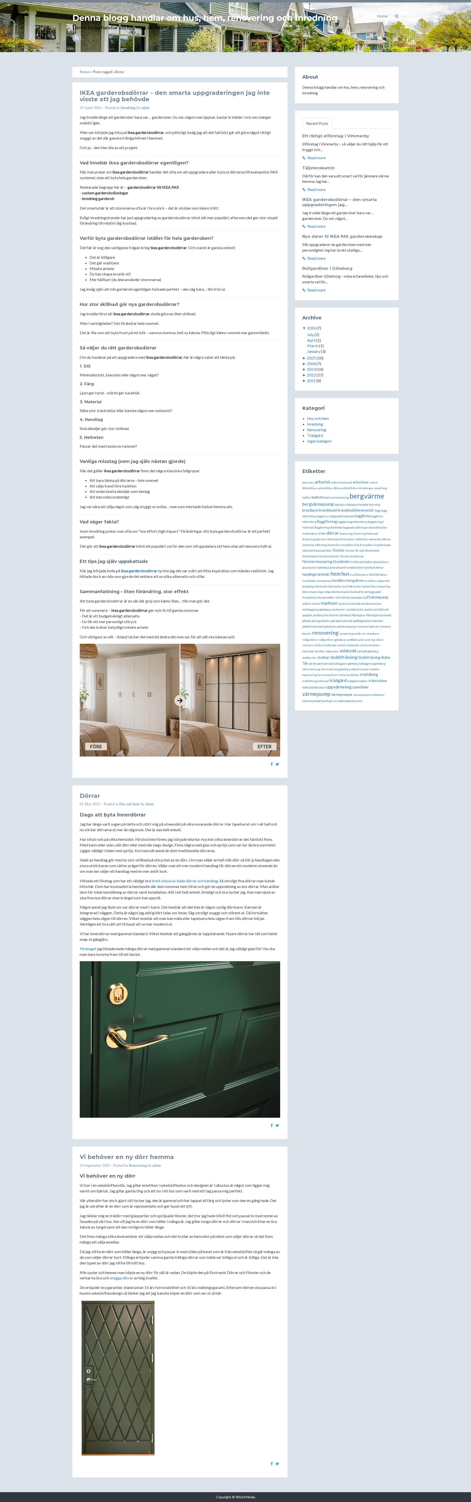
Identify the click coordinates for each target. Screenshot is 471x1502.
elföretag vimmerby (327, 544)
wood (341, 700)
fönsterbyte (372, 550)
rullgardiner (310, 639)
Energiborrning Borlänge (375, 544)
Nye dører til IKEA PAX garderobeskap (342, 236)
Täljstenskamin (318, 168)
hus (345, 573)
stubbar (323, 657)
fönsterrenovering (351, 556)
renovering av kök (350, 633)
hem (335, 573)
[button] (396, 16)
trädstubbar (377, 681)
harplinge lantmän (316, 574)
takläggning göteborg (372, 663)
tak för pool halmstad (320, 663)
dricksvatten (346, 539)
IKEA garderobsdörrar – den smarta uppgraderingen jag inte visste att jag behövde (175, 96)
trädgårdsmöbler (357, 681)
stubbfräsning (343, 657)
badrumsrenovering (336, 497)
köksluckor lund (338, 586)
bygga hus (323, 516)
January (313, 351)
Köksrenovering (380, 586)
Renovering (138, 1165)
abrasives (308, 482)
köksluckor (321, 586)
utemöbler (360, 687)
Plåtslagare (358, 615)
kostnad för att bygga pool (366, 591)
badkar (306, 497)
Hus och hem (129, 804)
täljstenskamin (360, 669)
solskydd (348, 650)
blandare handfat (357, 504)
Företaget (88, 948)
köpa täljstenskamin (337, 591)
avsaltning (380, 488)
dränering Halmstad (365, 533)
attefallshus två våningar (358, 488)
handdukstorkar (374, 567)
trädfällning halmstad (315, 681)
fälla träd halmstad (313, 550)
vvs (335, 700)
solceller (319, 651)
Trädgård (315, 435)
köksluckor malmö (359, 586)
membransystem (371, 603)
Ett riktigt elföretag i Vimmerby (335, 136)
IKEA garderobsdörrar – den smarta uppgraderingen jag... (339, 202)
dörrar (333, 533)
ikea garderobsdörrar (139, 570)
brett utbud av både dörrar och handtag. (185, 880)
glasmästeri (309, 567)
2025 (311, 358)
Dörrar (90, 795)
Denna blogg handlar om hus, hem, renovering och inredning (205, 18)
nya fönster (338, 609)
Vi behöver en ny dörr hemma (127, 1156)
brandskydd (328, 510)
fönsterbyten (310, 556)
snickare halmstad (325, 645)
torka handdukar (349, 674)
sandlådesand (354, 639)
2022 (311, 374)
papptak (307, 615)
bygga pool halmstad (342, 516)
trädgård (337, 680)
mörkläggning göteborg (316, 609)
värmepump (316, 693)
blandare (340, 504)
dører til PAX (318, 533)
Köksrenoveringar (313, 591)
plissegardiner (321, 620)
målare (306, 603)
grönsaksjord (337, 567)
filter (329, 550)
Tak (305, 663)
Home (382, 16)
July (310, 334)
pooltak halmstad (312, 626)
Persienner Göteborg (337, 615)
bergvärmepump (318, 504)
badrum (317, 497)
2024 (311, 363)
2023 (311, 369)
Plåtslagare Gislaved (378, 615)
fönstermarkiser (329, 556)
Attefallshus (309, 488)
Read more (316, 157)
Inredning (127, 107)
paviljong (318, 615)
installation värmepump (316, 580)
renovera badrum (367, 626)
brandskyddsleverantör (356, 510)
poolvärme (329, 626)
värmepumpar (342, 694)
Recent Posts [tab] (317, 123)
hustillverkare (359, 574)
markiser (329, 603)
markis (316, 603)
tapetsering (309, 674)
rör (363, 633)
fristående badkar (361, 561)
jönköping (308, 586)
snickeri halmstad (348, 645)
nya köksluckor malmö (359, 609)
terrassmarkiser (328, 674)
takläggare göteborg (346, 663)
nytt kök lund (381, 609)
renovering (325, 632)
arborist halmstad (341, 482)
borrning (374, 504)
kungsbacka (309, 597)
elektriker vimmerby (368, 539)
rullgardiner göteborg (331, 639)
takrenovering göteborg (335, 669)
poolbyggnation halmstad (368, 620)
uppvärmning (339, 686)
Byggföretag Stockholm (328, 527)
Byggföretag (327, 521)
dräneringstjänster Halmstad (320, 539)
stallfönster (309, 657)
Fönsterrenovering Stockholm (326, 561)
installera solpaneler (377, 580)
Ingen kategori (319, 441)
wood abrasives (353, 700)
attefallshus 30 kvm (330, 488)
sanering (369, 639)
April (311, 340)
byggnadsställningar (355, 527)
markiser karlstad (349, 603)
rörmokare (372, 633)
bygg (377, 510)
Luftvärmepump (376, 597)
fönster (339, 550)
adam (145, 107)
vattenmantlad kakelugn (317, 700)
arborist (322, 482)
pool (332, 620)
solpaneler (332, 651)
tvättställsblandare (314, 687)
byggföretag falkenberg (352, 521)
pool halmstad (344, 620)
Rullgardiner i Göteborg (327, 268)
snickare (307, 645)
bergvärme (367, 495)
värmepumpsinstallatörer (369, 694)
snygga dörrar (121, 1277)
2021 (311, 380)
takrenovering (311, 669)
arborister (361, 482)
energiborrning (349, 544)
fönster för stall (355, 550)
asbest (374, 482)
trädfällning (369, 674)
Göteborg (323, 567)
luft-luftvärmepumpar (349, 597)
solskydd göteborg (367, 651)
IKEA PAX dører (378, 574)
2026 (311, 328)
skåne (379, 639)
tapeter (374, 669)
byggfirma (362, 516)
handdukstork (354, 567)
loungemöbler (326, 597)
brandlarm (310, 510)
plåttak (306, 620)
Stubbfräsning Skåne (374, 657)
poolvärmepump (346, 626)
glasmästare (381, 561)
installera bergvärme (348, 580)
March (312, 345)
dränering (346, 533)
